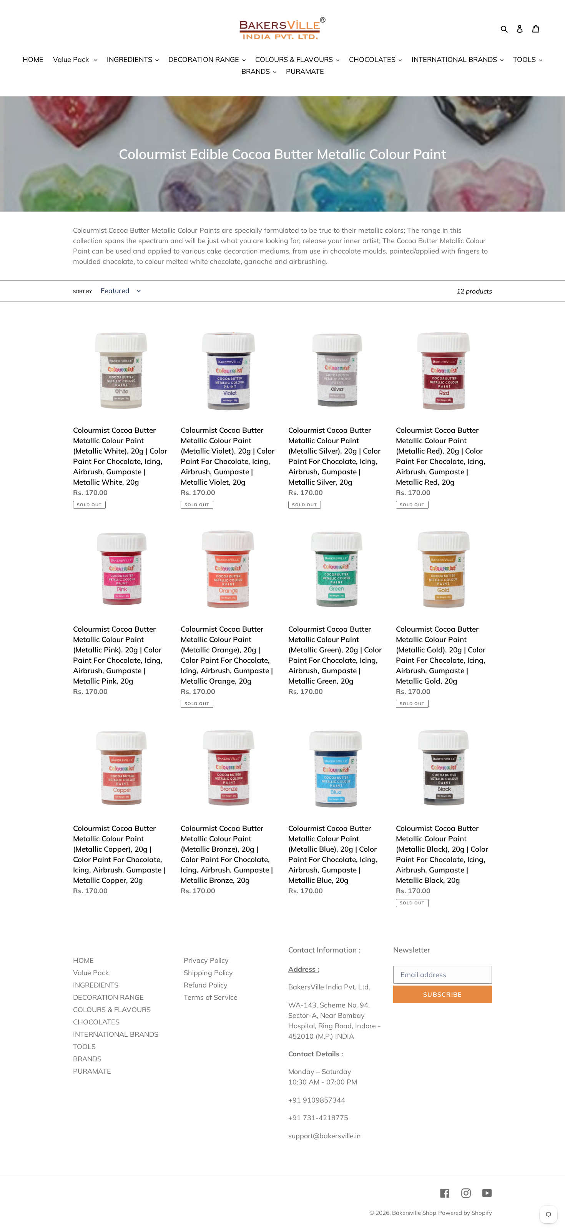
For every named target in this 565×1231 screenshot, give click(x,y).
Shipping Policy (208, 972)
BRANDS (87, 1058)
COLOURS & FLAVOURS (112, 1009)
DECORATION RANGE (108, 997)
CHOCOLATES (96, 1021)
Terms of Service (211, 997)
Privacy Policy (206, 960)
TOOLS (84, 1046)
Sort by (82, 291)
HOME (83, 960)
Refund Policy (206, 985)
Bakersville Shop (414, 1212)
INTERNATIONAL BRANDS (115, 1034)
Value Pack (91, 972)
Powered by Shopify (465, 1212)
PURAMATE (92, 1071)
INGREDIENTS (95, 985)
